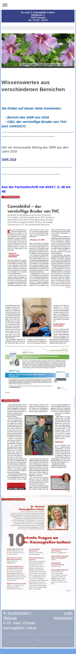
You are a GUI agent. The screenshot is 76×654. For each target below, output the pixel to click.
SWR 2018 (8, 159)
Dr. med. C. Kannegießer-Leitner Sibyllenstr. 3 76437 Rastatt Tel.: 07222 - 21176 (38, 16)
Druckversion (18, 613)
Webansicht (63, 618)
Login (68, 613)
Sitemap (10, 618)
